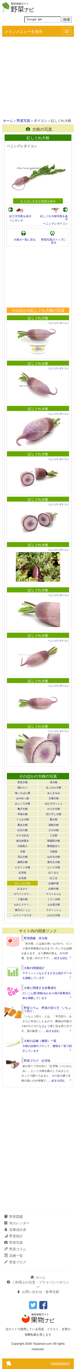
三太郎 (53, 835)
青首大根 (23, 782)
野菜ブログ (17, 1262)
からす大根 (53, 808)
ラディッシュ (53, 910)
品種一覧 (16, 1255)
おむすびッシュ (53, 803)
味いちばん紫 (22, 793)
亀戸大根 (23, 808)
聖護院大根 (53, 840)
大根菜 (53, 851)
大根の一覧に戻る (25, 239)
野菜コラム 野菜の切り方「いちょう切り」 (47, 1009)
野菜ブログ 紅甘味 (37, 1060)
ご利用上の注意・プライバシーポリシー (40, 1284)
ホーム (8, 120)
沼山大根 (23, 856)
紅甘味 (22, 872)
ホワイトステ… (22, 893)
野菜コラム (17, 1249)
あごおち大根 (53, 787)
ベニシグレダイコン (55, 223)
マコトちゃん (53, 893)
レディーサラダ (22, 915)
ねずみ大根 (53, 856)
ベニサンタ (16, 220)
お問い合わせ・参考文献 (40, 1291)
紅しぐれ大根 (38, 318)
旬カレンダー (19, 1223)
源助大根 (54, 824)
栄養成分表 (17, 1229)
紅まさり (23, 888)
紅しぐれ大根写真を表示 (54, 217)
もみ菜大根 (53, 904)
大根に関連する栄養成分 (40, 987)
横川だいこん (22, 910)
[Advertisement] (38, 78)
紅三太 (53, 878)
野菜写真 (23, 120)
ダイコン (40, 120)
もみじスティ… (22, 904)
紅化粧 (22, 878)
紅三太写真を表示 (20, 216)
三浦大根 (23, 899)
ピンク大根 (53, 867)
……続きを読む (58, 958)
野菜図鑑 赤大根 (36, 938)
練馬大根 (23, 862)
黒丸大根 (23, 824)
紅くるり (54, 872)
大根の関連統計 (34, 968)
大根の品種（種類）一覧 (40, 1040)
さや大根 (54, 830)
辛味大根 (23, 814)
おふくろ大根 (22, 803)
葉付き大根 (53, 862)
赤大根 (53, 782)
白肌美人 (23, 846)
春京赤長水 (22, 840)
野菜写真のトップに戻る (53, 240)
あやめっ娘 (22, 798)
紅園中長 (54, 883)
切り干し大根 (53, 814)
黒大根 (53, 819)
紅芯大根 (23, 830)
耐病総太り (53, 846)
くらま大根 (22, 819)
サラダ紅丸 (22, 835)
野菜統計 (16, 1235)
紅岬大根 (54, 888)
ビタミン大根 (22, 867)
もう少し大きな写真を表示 (38, 201)
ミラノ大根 (53, 899)
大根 (22, 851)
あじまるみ (53, 793)
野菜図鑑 (16, 1216)
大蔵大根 (54, 798)
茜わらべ (23, 787)
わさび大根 (53, 915)
